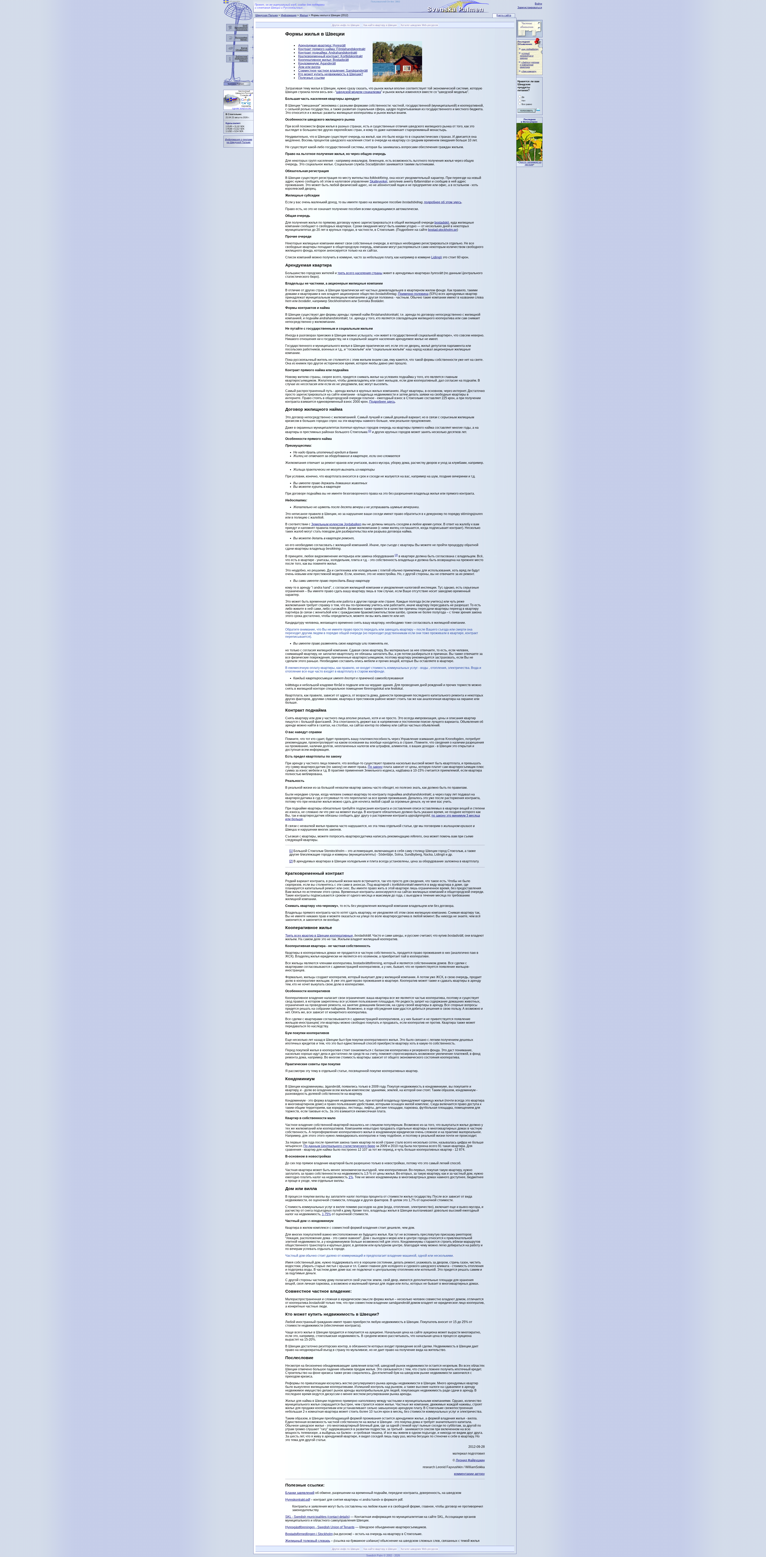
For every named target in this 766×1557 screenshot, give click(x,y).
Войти (538, 3)
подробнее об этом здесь (442, 202)
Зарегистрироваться (529, 7)
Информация (288, 15)
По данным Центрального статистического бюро (339, 1146)
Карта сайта (504, 15)
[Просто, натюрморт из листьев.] (529, 160)
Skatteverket (378, 181)
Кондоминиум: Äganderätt (317, 63)
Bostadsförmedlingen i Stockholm (309, 1534)
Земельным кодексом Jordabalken (336, 524)
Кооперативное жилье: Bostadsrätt (323, 59)
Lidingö (436, 257)
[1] (369, 430)
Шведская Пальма (266, 15)
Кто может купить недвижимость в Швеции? (330, 74)
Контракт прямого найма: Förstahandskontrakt (331, 49)
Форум (244, 48)
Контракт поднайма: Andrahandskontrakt (327, 52)
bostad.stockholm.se (442, 229)
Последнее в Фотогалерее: (529, 120)
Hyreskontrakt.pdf (297, 1499)
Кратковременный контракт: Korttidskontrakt (330, 56)
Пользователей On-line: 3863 (385, 1)
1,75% (326, 1214)
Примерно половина (413, 294)
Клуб (245, 25)
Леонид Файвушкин (470, 1460)
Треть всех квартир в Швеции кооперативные (319, 935)
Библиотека (241, 56)
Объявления (241, 50)
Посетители (241, 29)
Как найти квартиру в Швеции (380, 25)
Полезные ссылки (311, 77)
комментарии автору (469, 1474)
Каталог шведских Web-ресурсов (419, 25)
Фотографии (241, 37)
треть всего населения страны (360, 273)
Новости (243, 60)
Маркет (243, 39)
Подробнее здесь (382, 401)
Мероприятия (241, 27)
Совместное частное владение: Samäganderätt (333, 70)
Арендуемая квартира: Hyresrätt (321, 45)
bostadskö (441, 222)
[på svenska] (226, 2)
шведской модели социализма (358, 92)
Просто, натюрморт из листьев (530, 163)
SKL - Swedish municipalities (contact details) (317, 1516)
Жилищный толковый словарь (307, 1540)
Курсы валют (233, 123)
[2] (396, 555)
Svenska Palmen (236, 84)
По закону (375, 767)
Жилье (304, 15)
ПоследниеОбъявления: (525, 43)
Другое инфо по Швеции (345, 25)
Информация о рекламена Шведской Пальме (238, 141)
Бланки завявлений (299, 1493)
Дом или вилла (309, 67)
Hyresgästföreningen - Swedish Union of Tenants (319, 1527)
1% (350, 1177)
